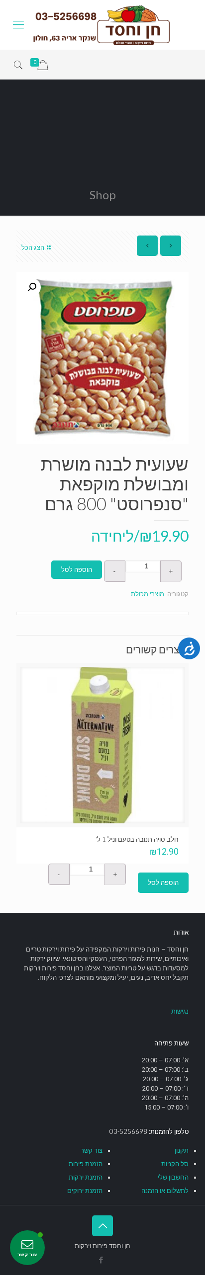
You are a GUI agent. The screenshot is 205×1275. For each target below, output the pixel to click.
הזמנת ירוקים (84, 1191)
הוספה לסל (76, 569)
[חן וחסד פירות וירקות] (102, 25)
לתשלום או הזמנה (165, 1191)
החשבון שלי (173, 1177)
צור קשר (91, 1150)
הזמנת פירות (85, 1164)
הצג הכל (32, 247)
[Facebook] (101, 1260)
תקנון (182, 1150)
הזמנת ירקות (85, 1177)
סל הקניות (175, 1164)
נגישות (180, 1011)
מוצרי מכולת (147, 594)
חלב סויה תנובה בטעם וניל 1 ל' (137, 839)
